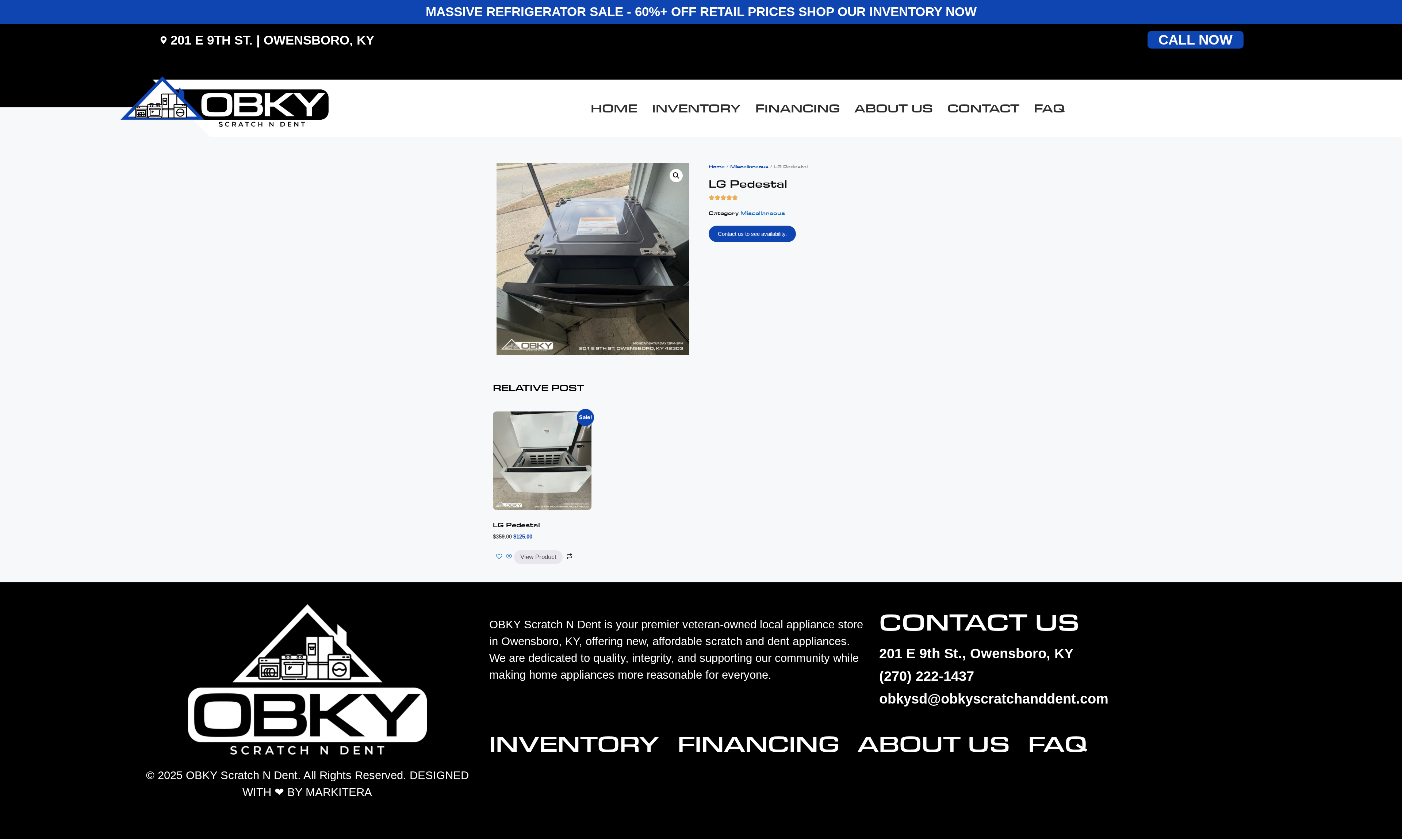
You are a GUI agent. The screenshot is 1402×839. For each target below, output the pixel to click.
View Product (538, 556)
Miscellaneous (749, 166)
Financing (797, 108)
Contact (983, 108)
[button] (676, 175)
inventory (696, 108)
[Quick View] (509, 556)
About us (893, 108)
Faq (1049, 108)
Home (614, 108)
